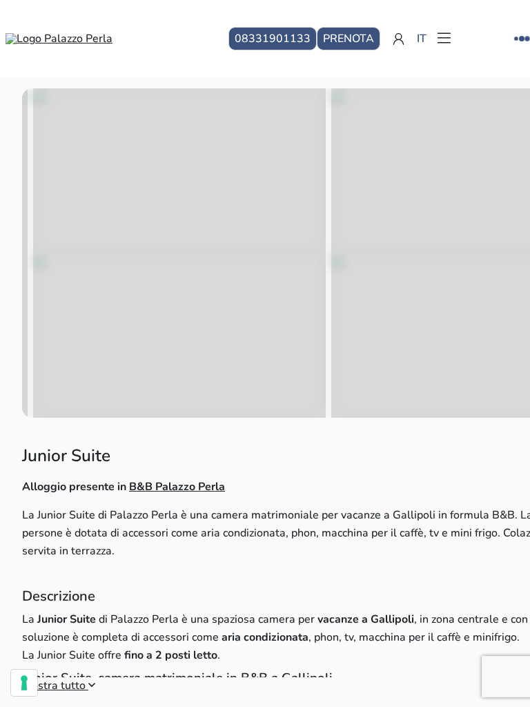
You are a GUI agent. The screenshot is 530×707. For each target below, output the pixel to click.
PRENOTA (348, 38)
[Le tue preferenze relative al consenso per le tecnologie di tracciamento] (24, 683)
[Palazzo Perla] (59, 38)
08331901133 (273, 38)
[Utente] (398, 38)
